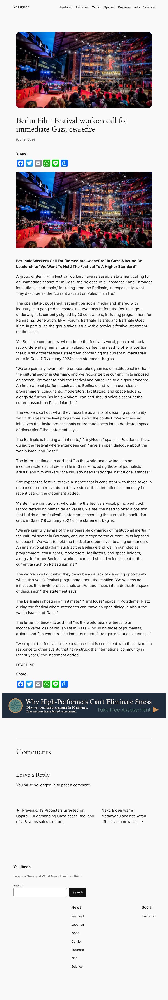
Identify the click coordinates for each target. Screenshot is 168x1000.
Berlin (41, 276)
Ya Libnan (21, 7)
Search (18, 885)
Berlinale (99, 288)
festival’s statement (64, 353)
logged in (47, 785)
